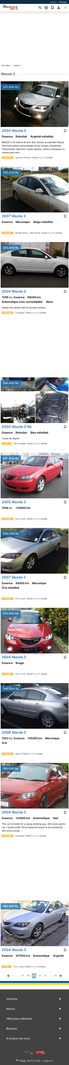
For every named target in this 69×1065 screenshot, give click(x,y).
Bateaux (11, 1028)
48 (28, 975)
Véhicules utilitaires (19, 1018)
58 (55, 975)
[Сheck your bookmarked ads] (52, 7)
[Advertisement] (34, 38)
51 (45, 975)
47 (23, 975)
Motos (10, 1008)
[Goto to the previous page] (9, 976)
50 (40, 975)
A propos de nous (18, 1038)
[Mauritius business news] (28, 1052)
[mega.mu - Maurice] (20, 1060)
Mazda (17, 65)
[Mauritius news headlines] (40, 1052)
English (53, 2)
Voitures (5, 65)
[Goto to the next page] (60, 976)
